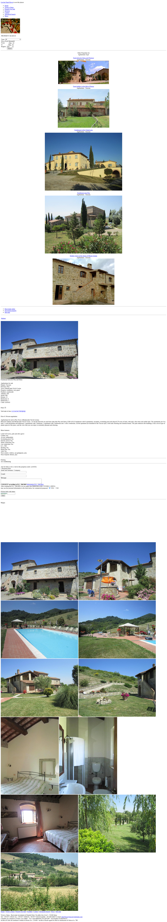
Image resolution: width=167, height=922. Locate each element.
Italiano (3, 318)
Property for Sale (10, 9)
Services (7, 11)
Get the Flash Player (7, 2)
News (6, 16)
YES (52, 488)
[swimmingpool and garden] (117, 658)
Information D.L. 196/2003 (35, 484)
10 (23, 411)
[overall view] (39, 910)
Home (6, 5)
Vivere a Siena (9, 7)
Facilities (29, 911)
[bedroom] (30, 794)
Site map (7, 312)
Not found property (10, 310)
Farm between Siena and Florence (83, 58)
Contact (7, 12)
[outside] (39, 599)
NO (57, 488)
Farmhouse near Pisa (83, 193)
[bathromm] (88, 794)
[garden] (117, 852)
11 (24, 411)
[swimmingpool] (39, 658)
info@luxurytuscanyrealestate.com (71, 917)
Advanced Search (10, 14)
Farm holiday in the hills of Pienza (83, 86)
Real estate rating (10, 309)
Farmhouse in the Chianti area (83, 130)
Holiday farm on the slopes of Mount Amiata (83, 256)
